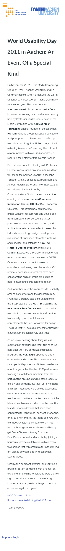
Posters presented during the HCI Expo (29, 500)
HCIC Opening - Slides (19, 495)
